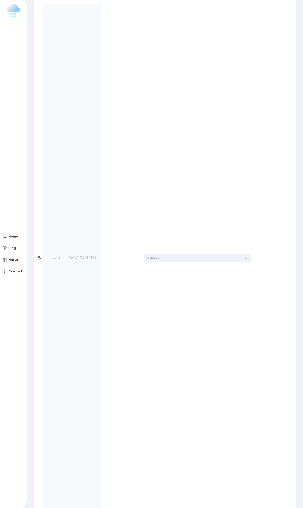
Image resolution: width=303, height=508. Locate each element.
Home (13, 237)
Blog (12, 248)
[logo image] (13, 10)
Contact (15, 271)
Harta (13, 260)
